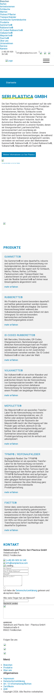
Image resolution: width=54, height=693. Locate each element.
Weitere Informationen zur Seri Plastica (18, 155)
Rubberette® (6, 27)
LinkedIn (11, 645)
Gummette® (6, 25)
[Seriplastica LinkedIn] (42, 53)
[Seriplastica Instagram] (50, 53)
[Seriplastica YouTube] (46, 53)
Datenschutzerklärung (26, 590)
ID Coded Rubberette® (11, 30)
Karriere (3, 48)
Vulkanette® (6, 33)
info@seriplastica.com (27, 53)
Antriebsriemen (7, 6)
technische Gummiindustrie (13, 19)
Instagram (12, 653)
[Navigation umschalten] (3, 676)
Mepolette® (6, 35)
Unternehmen (6, 43)
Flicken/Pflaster (8, 14)
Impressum (8, 678)
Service (3, 46)
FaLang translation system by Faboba (11, 163)
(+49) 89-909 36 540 (7, 53)
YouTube (12, 649)
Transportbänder (8, 17)
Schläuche (5, 9)
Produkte (4, 22)
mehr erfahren (11, 287)
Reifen (3, 4)
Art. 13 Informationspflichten (17, 683)
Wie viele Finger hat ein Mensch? (19, 598)
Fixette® (4, 38)
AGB (5, 689)
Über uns (4, 40)
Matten (3, 12)
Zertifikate (8, 686)
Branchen (4, 1)
